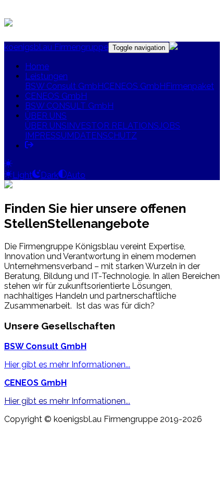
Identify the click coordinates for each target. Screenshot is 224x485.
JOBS (169, 126)
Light (22, 175)
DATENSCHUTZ (105, 136)
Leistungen (46, 76)
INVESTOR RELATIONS (113, 126)
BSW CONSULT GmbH (69, 106)
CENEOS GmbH (135, 86)
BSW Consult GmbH (64, 86)
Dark (49, 175)
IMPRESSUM (49, 136)
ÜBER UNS (46, 116)
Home (37, 66)
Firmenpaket (190, 86)
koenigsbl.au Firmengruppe (56, 47)
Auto (76, 175)
